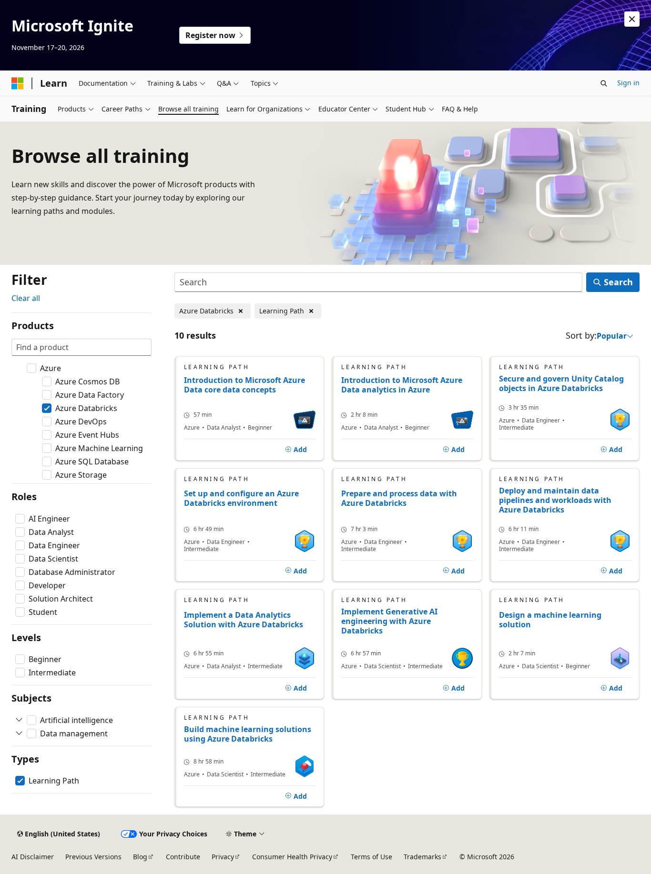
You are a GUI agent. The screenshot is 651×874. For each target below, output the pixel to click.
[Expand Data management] (19, 733)
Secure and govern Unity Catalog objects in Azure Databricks (561, 383)
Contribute (183, 856)
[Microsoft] (17, 83)
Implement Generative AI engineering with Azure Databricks (389, 621)
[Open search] (603, 83)
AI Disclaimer (32, 856)
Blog (140, 856)
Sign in (628, 82)
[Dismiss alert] (632, 19)
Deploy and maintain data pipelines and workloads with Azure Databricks (555, 500)
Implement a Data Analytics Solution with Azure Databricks (243, 620)
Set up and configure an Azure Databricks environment (241, 498)
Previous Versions (93, 856)
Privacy (223, 856)
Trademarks (422, 856)
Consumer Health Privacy (292, 856)
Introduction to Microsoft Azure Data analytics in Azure (401, 385)
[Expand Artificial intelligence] (19, 720)
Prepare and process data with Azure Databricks (399, 498)
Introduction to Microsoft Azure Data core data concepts (244, 385)
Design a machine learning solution (550, 620)
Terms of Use (371, 856)
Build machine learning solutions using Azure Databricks (247, 733)
